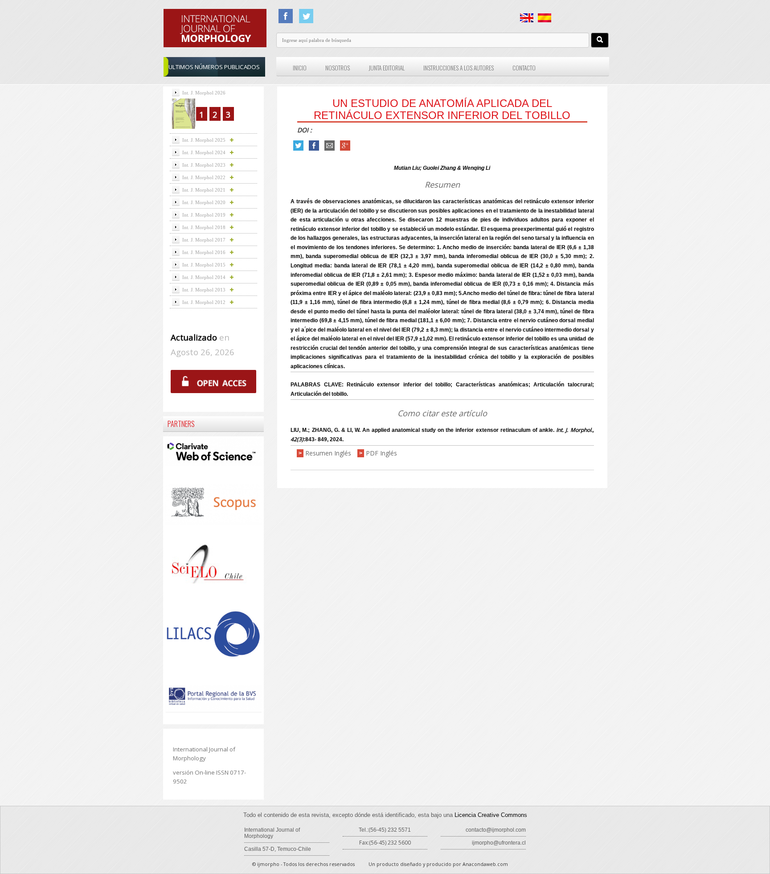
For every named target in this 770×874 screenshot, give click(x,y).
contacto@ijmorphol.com (496, 830)
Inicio (300, 67)
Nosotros (337, 67)
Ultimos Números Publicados (214, 67)
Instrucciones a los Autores (458, 67)
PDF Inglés (381, 453)
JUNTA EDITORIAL (387, 67)
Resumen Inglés (328, 453)
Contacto (524, 67)
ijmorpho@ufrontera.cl (499, 843)
